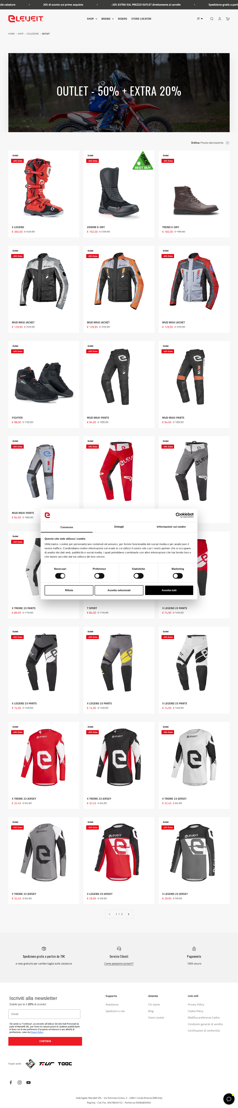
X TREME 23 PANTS (24, 608)
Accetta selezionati (119, 590)
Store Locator (156, 1017)
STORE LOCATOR (141, 19)
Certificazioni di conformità (204, 1030)
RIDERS (122, 19)
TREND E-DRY (170, 227)
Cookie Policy (195, 1011)
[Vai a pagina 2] (128, 914)
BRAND (105, 19)
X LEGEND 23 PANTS (174, 608)
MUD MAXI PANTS (98, 417)
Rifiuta (69, 590)
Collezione (33, 33)
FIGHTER (17, 417)
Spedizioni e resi (115, 1011)
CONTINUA (45, 1041)
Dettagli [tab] (119, 526)
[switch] (99, 576)
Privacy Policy (36, 1032)
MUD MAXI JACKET (23, 322)
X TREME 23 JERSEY (24, 798)
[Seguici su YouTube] (28, 1082)
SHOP (90, 19)
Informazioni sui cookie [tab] (171, 526)
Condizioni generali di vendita (205, 1024)
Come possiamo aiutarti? (118, 963)
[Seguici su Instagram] (19, 1082)
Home (11, 33)
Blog (150, 1011)
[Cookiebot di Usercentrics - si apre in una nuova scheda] (178, 515)
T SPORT (92, 608)
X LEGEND (18, 227)
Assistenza (112, 1004)
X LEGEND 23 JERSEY (100, 894)
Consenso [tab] (66, 527)
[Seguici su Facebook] (10, 1082)
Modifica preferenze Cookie (204, 1017)
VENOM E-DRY (96, 227)
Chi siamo (154, 1004)
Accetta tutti (169, 590)
